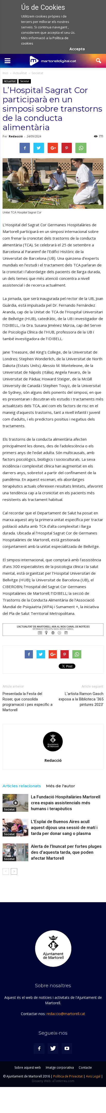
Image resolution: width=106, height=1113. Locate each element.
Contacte (85, 1067)
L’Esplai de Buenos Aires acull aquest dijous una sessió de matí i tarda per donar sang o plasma (64, 827)
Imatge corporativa (60, 1067)
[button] (99, 61)
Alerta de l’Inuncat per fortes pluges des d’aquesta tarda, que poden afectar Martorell (66, 852)
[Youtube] (67, 1048)
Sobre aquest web (27, 1067)
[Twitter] (53, 1048)
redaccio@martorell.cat (66, 1013)
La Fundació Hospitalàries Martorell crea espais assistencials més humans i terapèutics (65, 802)
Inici (5, 73)
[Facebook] (39, 1048)
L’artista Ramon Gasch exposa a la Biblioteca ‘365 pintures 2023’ (81, 699)
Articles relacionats (22, 785)
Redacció (16, 136)
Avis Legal (93, 1076)
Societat (24, 81)
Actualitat (10, 81)
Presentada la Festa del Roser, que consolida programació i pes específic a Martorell (27, 701)
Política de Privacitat (68, 1076)
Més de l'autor (60, 785)
